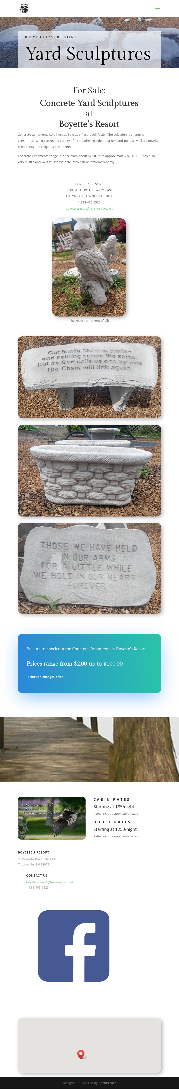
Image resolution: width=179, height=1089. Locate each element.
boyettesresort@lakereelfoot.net (89, 208)
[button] (82, 1054)
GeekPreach (107, 1083)
